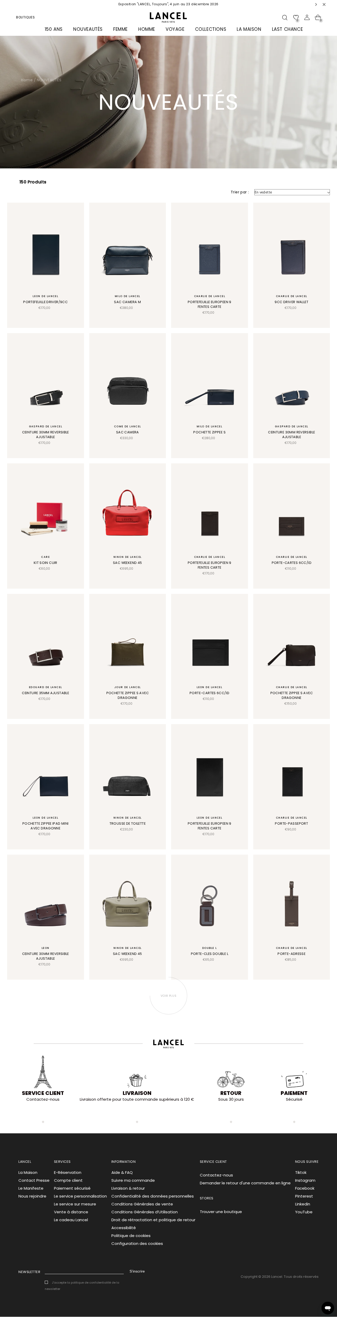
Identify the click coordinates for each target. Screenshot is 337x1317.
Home (27, 80)
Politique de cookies (131, 1235)
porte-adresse (291, 954)
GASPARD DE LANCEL (45, 426)
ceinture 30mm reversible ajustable (45, 434)
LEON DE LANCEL (45, 296)
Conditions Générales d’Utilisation (144, 1212)
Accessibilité (123, 1227)
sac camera (127, 432)
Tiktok (300, 1172)
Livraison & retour (128, 1188)
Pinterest (304, 1196)
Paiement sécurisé (72, 1188)
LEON (45, 948)
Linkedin (302, 1204)
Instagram (305, 1180)
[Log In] (307, 17)
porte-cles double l (209, 954)
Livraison (137, 1093)
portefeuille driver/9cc (45, 302)
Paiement (294, 1093)
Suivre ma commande (133, 1180)
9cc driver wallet (291, 302)
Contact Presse (33, 1180)
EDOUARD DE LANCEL (45, 687)
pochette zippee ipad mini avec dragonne (45, 825)
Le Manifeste (30, 1188)
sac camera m (127, 302)
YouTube (304, 1212)
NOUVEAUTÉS (49, 80)
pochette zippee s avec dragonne (127, 695)
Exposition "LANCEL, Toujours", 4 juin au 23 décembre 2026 (168, 4)
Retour (230, 1093)
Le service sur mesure (75, 1204)
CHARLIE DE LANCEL (209, 296)
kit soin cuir (45, 562)
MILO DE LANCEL (127, 296)
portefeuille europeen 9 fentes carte (209, 304)
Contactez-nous (216, 1175)
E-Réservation (67, 1172)
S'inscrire (137, 1271)
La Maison (27, 1172)
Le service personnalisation (80, 1196)
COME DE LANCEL (127, 426)
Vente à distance (71, 1212)
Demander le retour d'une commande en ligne (245, 1183)
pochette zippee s (209, 432)
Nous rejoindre (32, 1196)
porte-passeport (291, 823)
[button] (316, 4)
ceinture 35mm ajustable (45, 693)
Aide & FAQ (122, 1172)
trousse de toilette (128, 823)
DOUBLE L (209, 948)
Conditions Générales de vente (142, 1204)
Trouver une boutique (221, 1211)
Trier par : (240, 192)
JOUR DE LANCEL (127, 687)
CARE (45, 557)
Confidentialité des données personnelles (152, 1196)
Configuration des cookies (137, 1243)
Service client (43, 1093)
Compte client (68, 1180)
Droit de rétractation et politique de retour (153, 1220)
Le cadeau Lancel (71, 1220)
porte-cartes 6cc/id (291, 562)
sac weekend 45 (127, 562)
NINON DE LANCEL (127, 557)
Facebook (304, 1188)
